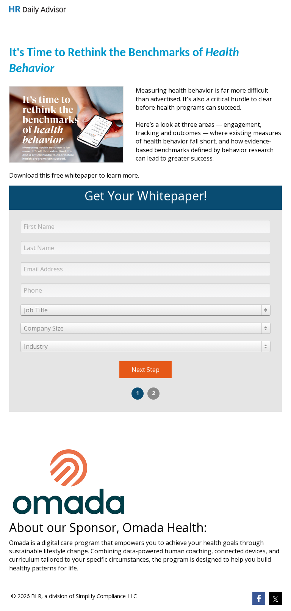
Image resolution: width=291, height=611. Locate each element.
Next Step (145, 369)
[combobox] (145, 310)
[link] (37, 10)
